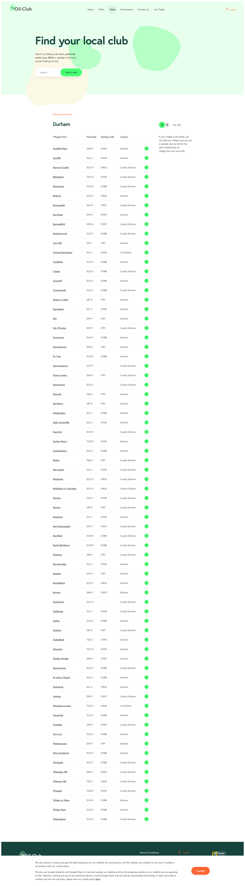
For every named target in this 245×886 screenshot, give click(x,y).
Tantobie (57, 724)
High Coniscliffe (61, 422)
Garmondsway (60, 365)
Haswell (57, 394)
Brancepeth (59, 205)
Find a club (71, 72)
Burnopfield (59, 224)
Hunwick (57, 431)
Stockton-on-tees (62, 705)
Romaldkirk (59, 583)
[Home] (20, 7)
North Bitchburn (61, 545)
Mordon (57, 498)
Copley (56, 271)
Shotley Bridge (61, 658)
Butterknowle (60, 233)
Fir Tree (57, 356)
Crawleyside (59, 290)
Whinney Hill (59, 781)
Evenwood (58, 337)
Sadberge (58, 611)
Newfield (57, 535)
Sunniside (58, 715)
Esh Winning (59, 328)
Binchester (58, 186)
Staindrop (58, 686)
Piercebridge (59, 564)
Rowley (57, 592)
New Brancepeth (61, 526)
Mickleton (58, 479)
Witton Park (59, 809)
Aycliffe (57, 158)
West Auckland (61, 753)
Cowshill (57, 280)
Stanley (57, 696)
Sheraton (58, 649)
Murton (56, 507)
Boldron (57, 195)
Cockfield (58, 261)
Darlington (58, 309)
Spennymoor (59, 668)
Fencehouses (59, 346)
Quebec (57, 573)
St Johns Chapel (61, 677)
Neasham (58, 516)
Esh (55, 318)
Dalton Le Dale (60, 299)
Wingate (57, 790)
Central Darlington (62, 252)
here (98, 879)
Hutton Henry (60, 441)
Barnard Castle (61, 167)
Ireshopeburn (60, 450)
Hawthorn (58, 403)
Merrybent (58, 469)
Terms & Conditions (149, 852)
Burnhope (58, 214)
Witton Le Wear (61, 800)
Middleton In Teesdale (64, 488)
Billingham (58, 176)
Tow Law (57, 734)
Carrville (57, 243)
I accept (200, 870)
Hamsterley (59, 384)
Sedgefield (58, 639)
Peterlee (57, 554)
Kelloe (56, 460)
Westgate (58, 762)
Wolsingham (59, 819)
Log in (186, 852)
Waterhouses (60, 743)
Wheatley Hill (60, 771)
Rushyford (58, 601)
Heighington (59, 413)
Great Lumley (60, 375)
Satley (56, 620)
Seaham (57, 630)
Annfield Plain (60, 148)
